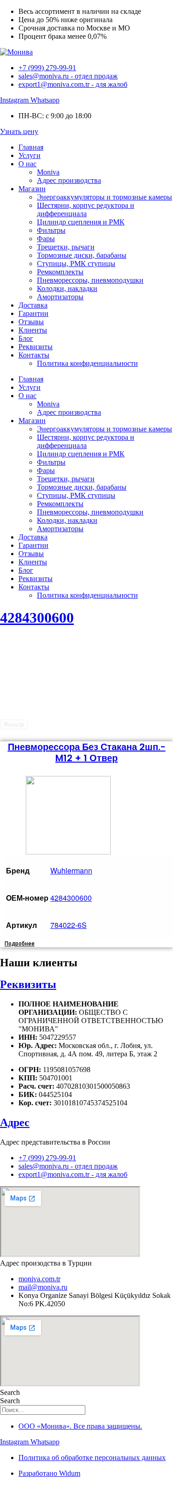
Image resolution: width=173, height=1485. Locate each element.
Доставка (33, 305)
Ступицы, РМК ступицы (76, 263)
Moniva (48, 172)
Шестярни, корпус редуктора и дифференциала (85, 209)
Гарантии (33, 313)
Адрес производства (69, 180)
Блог (25, 338)
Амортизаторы (60, 297)
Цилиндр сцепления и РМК (81, 222)
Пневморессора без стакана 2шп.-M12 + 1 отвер (87, 752)
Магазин (32, 189)
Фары (46, 238)
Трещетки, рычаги (66, 247)
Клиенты (32, 330)
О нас (27, 164)
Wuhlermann (71, 870)
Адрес (15, 1122)
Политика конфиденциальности (87, 363)
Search (10, 1392)
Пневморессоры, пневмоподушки (90, 280)
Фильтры (51, 230)
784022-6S (68, 925)
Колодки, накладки (67, 288)
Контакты (33, 355)
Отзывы (31, 322)
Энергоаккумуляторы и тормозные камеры (104, 197)
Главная (30, 147)
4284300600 (37, 617)
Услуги (29, 155)
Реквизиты (35, 347)
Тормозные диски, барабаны (81, 255)
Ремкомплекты (60, 272)
